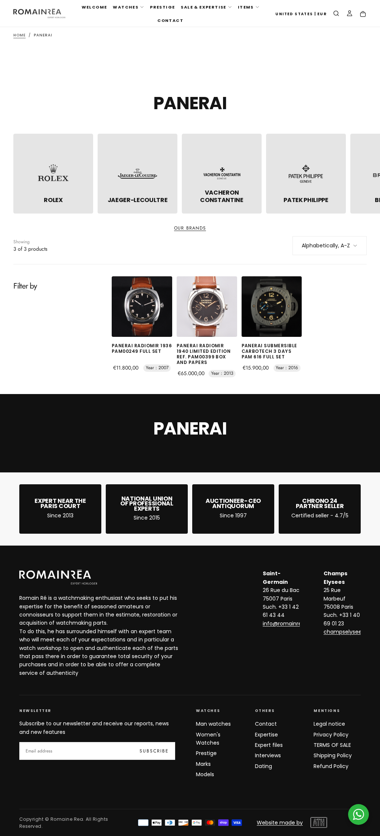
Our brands (190, 228)
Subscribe (154, 751)
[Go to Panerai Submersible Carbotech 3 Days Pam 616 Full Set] (272, 306)
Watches (125, 7)
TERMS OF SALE (332, 745)
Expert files (269, 745)
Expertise (266, 734)
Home (19, 35)
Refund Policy (331, 766)
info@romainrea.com (290, 623)
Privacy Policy (331, 734)
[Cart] (363, 14)
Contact (266, 724)
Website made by (280, 822)
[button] (301, 14)
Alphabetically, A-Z (326, 245)
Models (205, 774)
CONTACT (170, 20)
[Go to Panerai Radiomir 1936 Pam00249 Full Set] (142, 306)
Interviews (268, 755)
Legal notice (329, 724)
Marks (203, 764)
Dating (263, 766)
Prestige (206, 753)
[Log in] (349, 14)
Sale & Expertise (203, 7)
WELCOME (94, 7)
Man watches (213, 724)
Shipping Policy (333, 755)
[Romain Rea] (58, 577)
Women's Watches (208, 738)
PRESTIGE (162, 7)
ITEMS (246, 7)
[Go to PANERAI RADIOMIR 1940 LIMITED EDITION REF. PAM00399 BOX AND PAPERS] (207, 306)
